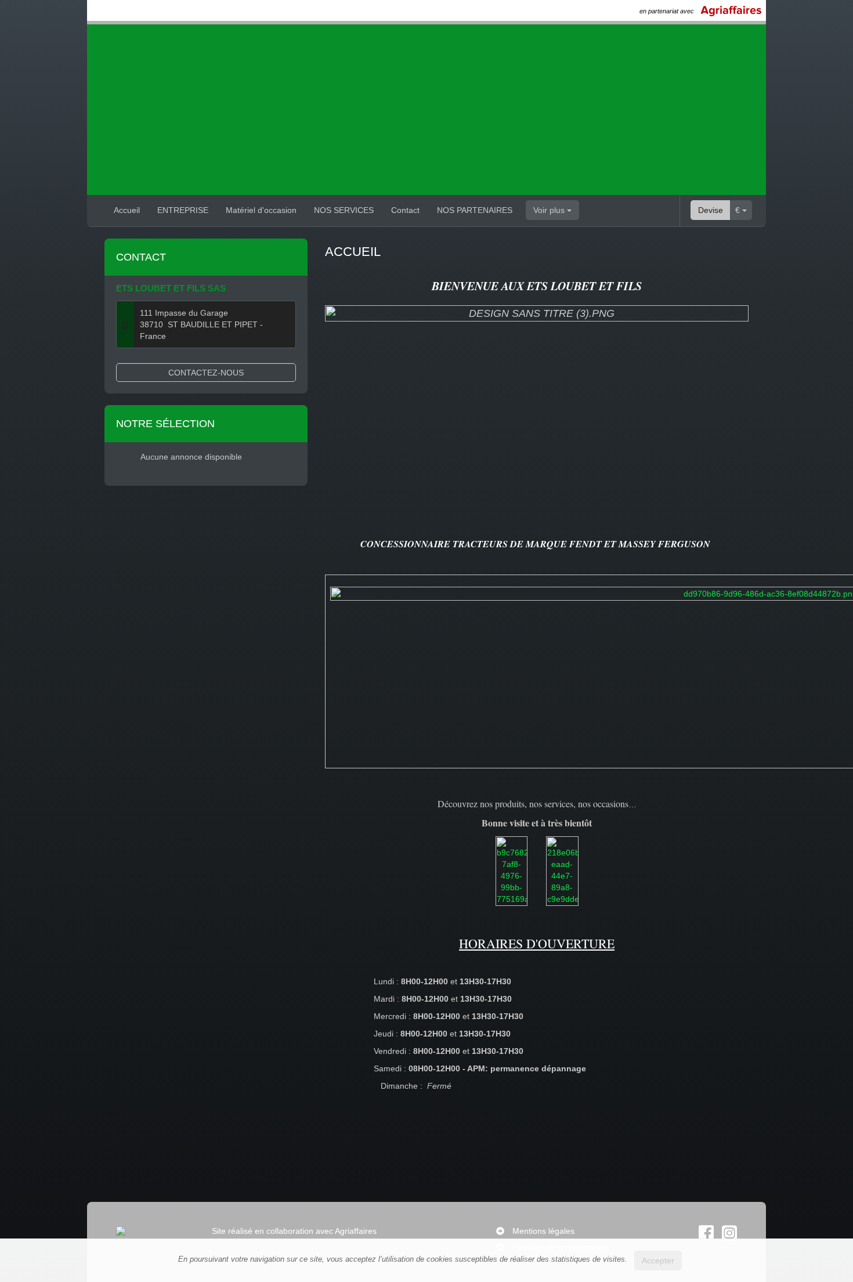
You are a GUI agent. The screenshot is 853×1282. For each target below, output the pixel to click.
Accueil (127, 210)
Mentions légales (543, 1231)
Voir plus (550, 210)
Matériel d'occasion (261, 210)
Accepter (658, 1260)
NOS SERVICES (344, 210)
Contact (405, 210)
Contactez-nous (206, 372)
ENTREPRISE (182, 210)
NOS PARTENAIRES (474, 210)
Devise (710, 210)
